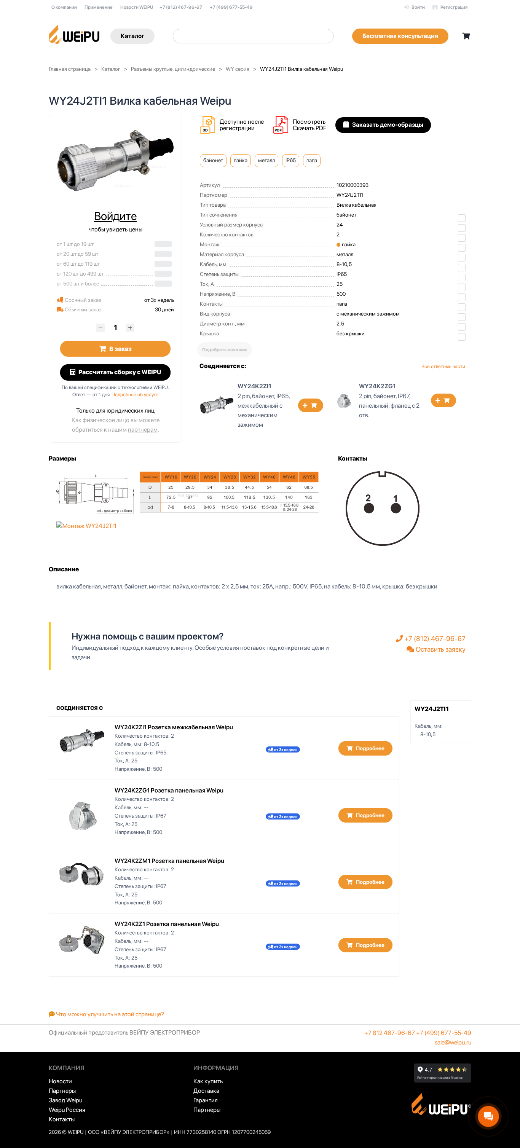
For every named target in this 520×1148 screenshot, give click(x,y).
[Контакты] (383, 508)
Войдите (115, 216)
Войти (418, 7)
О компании (64, 7)
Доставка (206, 1090)
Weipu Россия (67, 1109)
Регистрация (453, 7)
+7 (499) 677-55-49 (231, 7)
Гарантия (205, 1100)
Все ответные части (443, 366)
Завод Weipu (65, 1100)
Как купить (208, 1081)
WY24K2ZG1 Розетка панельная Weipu (169, 790)
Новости (60, 1081)
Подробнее (369, 748)
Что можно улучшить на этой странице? (109, 1014)
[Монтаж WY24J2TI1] (86, 525)
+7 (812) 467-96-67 (181, 7)
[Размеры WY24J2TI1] (187, 492)
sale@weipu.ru (453, 1042)
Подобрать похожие (224, 349)
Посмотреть (309, 121)
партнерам (143, 429)
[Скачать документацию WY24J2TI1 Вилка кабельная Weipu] (283, 125)
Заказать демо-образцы (387, 124)
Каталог (132, 36)
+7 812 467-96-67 (389, 1032)
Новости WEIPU (136, 7)
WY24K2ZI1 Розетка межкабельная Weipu (174, 727)
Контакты (62, 1119)
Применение (99, 7)
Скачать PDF (309, 128)
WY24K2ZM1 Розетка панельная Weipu (169, 860)
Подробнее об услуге (135, 394)
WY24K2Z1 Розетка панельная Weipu (167, 924)
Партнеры (62, 1090)
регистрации (237, 128)
